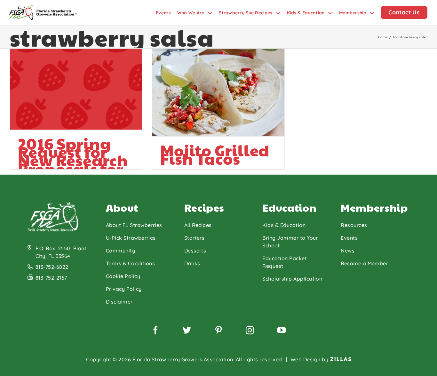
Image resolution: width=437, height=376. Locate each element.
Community (120, 250)
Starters (194, 238)
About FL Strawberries (134, 225)
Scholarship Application (292, 278)
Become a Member (364, 263)
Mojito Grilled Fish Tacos (214, 154)
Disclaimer (119, 301)
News (347, 250)
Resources (354, 225)
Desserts (195, 250)
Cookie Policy (123, 276)
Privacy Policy (124, 289)
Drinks (192, 263)
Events (349, 238)
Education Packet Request (284, 262)
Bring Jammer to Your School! (290, 242)
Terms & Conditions (130, 263)
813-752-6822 (52, 267)
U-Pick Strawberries (131, 238)
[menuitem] (166, 13)
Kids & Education (284, 225)
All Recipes (198, 225)
